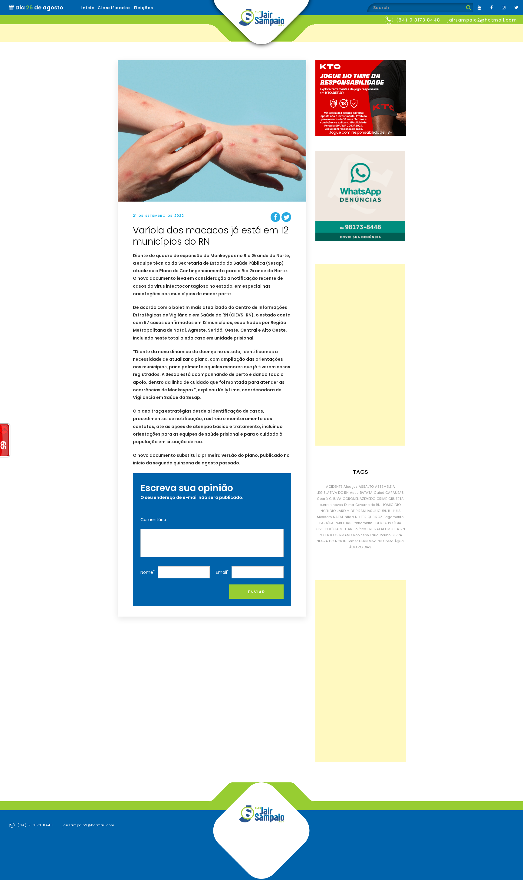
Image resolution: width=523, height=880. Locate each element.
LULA (397, 510)
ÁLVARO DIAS (360, 547)
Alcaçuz (350, 486)
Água (399, 541)
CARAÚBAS (394, 492)
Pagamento (393, 516)
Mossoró (324, 516)
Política (360, 529)
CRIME (382, 498)
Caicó (379, 492)
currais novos (331, 504)
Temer (352, 541)
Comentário (153, 520)
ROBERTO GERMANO (335, 535)
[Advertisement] (360, 355)
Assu (354, 492)
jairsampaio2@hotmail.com (482, 20)
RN (402, 529)
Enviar (256, 592)
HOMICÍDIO (391, 504)
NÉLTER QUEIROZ (368, 516)
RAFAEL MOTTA (386, 529)
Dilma (349, 504)
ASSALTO (366, 486)
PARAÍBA (326, 522)
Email (222, 572)
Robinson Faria (366, 535)
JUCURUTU (382, 510)
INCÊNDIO (328, 510)
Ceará (322, 498)
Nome (147, 572)
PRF (370, 529)
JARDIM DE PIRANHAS (354, 510)
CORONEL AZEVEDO (359, 498)
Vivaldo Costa (381, 541)
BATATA (366, 492)
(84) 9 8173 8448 (418, 20)
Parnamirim (362, 522)
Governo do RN (367, 504)
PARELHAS (343, 522)
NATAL (338, 516)
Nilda (349, 516)
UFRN (363, 541)
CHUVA (335, 498)
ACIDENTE (334, 486)
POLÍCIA (380, 522)
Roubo (385, 535)
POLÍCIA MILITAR (338, 529)
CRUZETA (396, 498)
